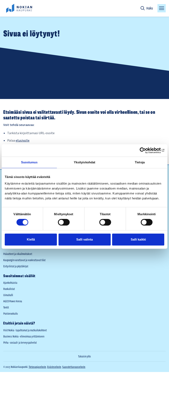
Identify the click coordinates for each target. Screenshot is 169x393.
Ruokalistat (9, 289)
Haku (149, 8)
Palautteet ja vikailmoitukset (17, 254)
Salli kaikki (138, 239)
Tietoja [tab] (140, 162)
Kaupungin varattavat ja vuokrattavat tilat (24, 260)
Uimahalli (8, 295)
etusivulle (22, 140)
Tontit (6, 307)
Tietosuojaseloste (37, 367)
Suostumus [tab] (29, 162)
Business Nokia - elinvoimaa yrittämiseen (23, 336)
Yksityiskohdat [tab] (84, 162)
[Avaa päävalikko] (161, 8)
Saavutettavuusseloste (73, 367)
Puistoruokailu (10, 313)
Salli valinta (84, 239)
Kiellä (31, 239)
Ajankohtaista (10, 282)
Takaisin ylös (84, 356)
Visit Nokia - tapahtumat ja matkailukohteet (25, 330)
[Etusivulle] (19, 8)
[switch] (64, 222)
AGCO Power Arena (12, 301)
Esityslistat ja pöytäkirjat (15, 266)
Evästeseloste (54, 367)
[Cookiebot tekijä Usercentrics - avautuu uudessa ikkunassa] (146, 150)
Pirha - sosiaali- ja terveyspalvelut (20, 342)
